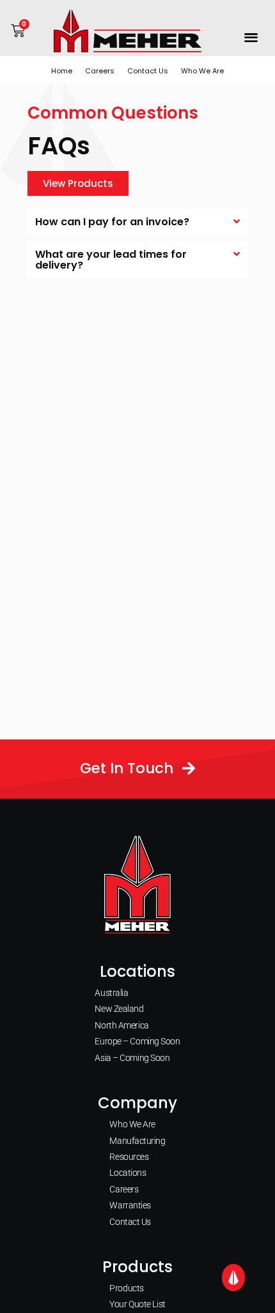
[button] (251, 37)
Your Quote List (137, 1304)
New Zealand (119, 1009)
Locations (127, 1173)
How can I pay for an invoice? (112, 221)
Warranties (130, 1205)
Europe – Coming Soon (137, 1041)
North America (121, 1025)
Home (61, 71)
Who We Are (202, 71)
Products (126, 1288)
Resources (128, 1157)
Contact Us (147, 71)
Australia (111, 993)
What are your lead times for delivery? (111, 259)
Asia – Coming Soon (132, 1058)
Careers (99, 71)
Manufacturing (137, 1141)
